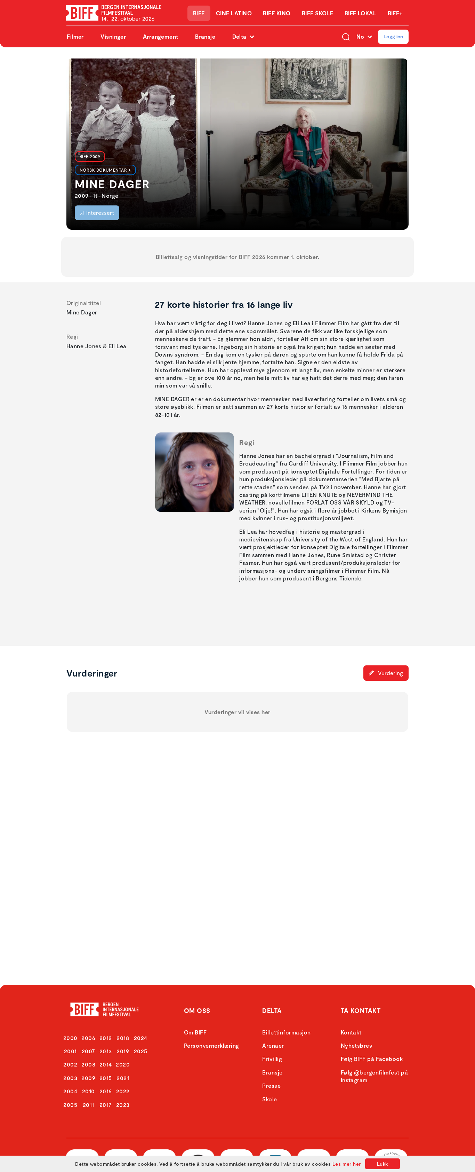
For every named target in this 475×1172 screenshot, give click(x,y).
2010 (88, 1091)
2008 (88, 1064)
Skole (269, 1099)
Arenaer (273, 1045)
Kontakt (351, 1032)
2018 (122, 1037)
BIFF (199, 13)
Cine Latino (234, 13)
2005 (70, 1104)
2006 (88, 1037)
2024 (140, 1037)
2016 (105, 1091)
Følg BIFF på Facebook (372, 1058)
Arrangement (160, 36)
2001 (70, 1051)
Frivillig (272, 1058)
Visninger (113, 36)
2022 (123, 1091)
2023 (123, 1104)
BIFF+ (395, 13)
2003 (70, 1078)
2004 (70, 1091)
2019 (122, 1051)
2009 (88, 1078)
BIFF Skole (317, 13)
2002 (70, 1064)
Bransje (205, 36)
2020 (123, 1064)
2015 (105, 1078)
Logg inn (393, 36)
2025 (140, 1051)
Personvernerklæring (211, 1045)
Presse (271, 1085)
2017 (105, 1104)
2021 (122, 1078)
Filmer (75, 36)
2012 (105, 1037)
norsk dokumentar (103, 169)
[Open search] (346, 36)
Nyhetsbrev (357, 1045)
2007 (88, 1051)
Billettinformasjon (286, 1032)
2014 (105, 1064)
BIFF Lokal (361, 13)
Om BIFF (195, 1032)
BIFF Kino (276, 13)
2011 (88, 1104)
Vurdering (390, 673)
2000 (70, 1037)
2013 (105, 1051)
